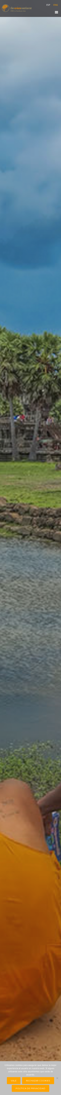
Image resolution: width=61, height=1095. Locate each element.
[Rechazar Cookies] (57, 1078)
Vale (14, 1080)
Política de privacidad (30, 1088)
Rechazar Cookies (38, 1080)
